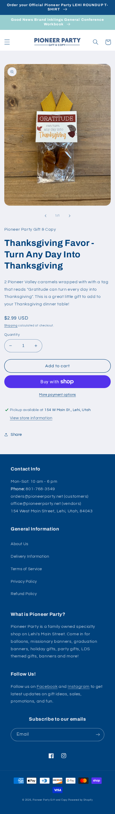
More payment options (57, 395)
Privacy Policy (24, 582)
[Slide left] (45, 216)
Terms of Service (26, 569)
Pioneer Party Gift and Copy (50, 800)
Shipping (11, 325)
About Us (19, 544)
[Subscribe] (98, 734)
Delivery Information (30, 556)
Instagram (79, 686)
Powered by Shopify (80, 800)
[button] (7, 42)
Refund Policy (24, 594)
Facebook (47, 686)
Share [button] (16, 435)
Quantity (12, 335)
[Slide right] (69, 216)
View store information (31, 418)
